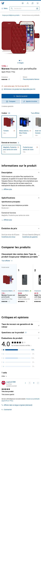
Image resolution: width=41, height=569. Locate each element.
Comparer (12, 101)
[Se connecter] (28, 3)
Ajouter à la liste (31, 101)
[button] (20, 86)
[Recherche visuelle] (37, 8)
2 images (20, 63)
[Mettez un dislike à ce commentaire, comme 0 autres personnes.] (37, 382)
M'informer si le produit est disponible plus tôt (19, 89)
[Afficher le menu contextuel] (25, 382)
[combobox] (4, 376)
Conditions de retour (8, 237)
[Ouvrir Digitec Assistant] (32, 3)
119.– (5, 66)
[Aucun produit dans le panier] (37, 3)
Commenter (8, 410)
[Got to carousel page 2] (20, 60)
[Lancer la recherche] (12, 8)
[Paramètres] (22, 3)
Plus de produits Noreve (31, 78)
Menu (6, 8)
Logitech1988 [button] (11, 382)
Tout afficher (35, 113)
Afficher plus (8, 189)
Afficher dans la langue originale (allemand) (18, 405)
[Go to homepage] (3, 3)
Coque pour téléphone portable (10, 15)
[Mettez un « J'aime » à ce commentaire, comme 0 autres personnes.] (29, 382)
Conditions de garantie (30, 237)
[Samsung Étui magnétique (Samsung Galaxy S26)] (24, 284)
